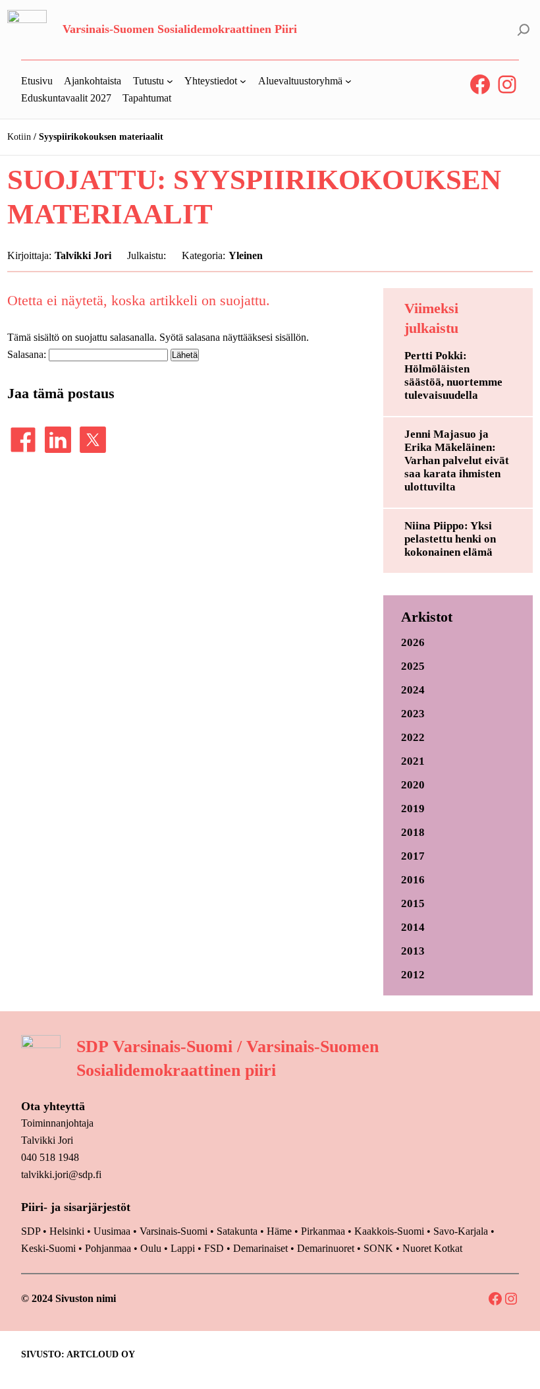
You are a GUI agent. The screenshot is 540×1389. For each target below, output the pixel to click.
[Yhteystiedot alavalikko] (243, 81)
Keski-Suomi (48, 1248)
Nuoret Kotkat (432, 1248)
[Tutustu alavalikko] (170, 81)
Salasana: (28, 354)
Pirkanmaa (323, 1231)
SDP (30, 1231)
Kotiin (19, 137)
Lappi (183, 1248)
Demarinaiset (260, 1248)
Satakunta (237, 1231)
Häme (280, 1231)
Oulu (150, 1248)
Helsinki (68, 1231)
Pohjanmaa (109, 1248)
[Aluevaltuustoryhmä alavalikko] (348, 81)
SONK (378, 1248)
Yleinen (246, 255)
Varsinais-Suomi (173, 1231)
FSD (214, 1248)
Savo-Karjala (460, 1231)
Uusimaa (112, 1231)
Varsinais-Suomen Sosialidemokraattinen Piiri (180, 29)
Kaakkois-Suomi (389, 1231)
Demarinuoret (325, 1248)
